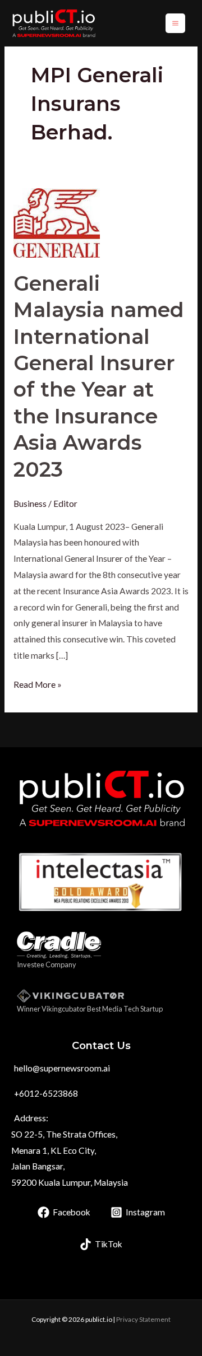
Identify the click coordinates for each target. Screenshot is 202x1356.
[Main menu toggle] (175, 23)
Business (30, 503)
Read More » (37, 683)
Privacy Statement (143, 1319)
